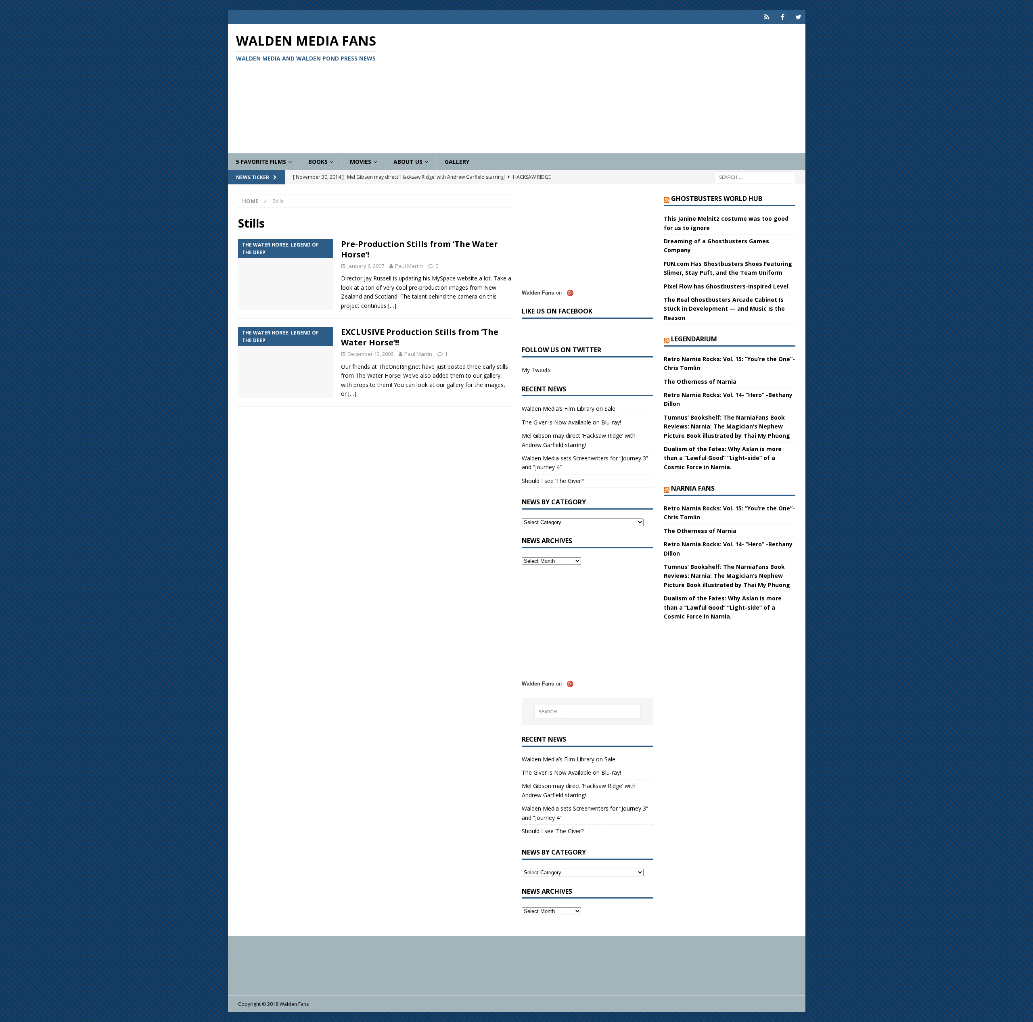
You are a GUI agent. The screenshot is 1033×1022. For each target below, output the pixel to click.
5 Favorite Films (261, 161)
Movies (360, 161)
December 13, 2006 (370, 353)
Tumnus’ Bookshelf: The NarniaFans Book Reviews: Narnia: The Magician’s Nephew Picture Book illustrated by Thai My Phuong (727, 426)
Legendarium (694, 338)
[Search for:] (755, 177)
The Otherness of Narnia (700, 381)
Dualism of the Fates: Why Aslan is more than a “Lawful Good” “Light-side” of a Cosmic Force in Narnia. (723, 458)
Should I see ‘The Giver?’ (553, 481)
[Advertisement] (611, 88)
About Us (407, 161)
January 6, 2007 (365, 266)
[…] (392, 305)
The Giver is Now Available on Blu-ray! (571, 422)
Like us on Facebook (557, 311)
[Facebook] (783, 17)
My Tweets (536, 370)
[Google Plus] (767, 17)
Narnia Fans (693, 488)
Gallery (457, 161)
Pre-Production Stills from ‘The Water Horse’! (419, 249)
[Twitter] (798, 17)
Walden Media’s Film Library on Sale (568, 408)
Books (318, 161)
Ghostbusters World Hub (716, 198)
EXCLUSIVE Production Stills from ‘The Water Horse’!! (419, 337)
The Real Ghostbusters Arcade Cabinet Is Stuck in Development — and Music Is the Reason (724, 309)
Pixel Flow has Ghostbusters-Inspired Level (726, 286)
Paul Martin (409, 266)
